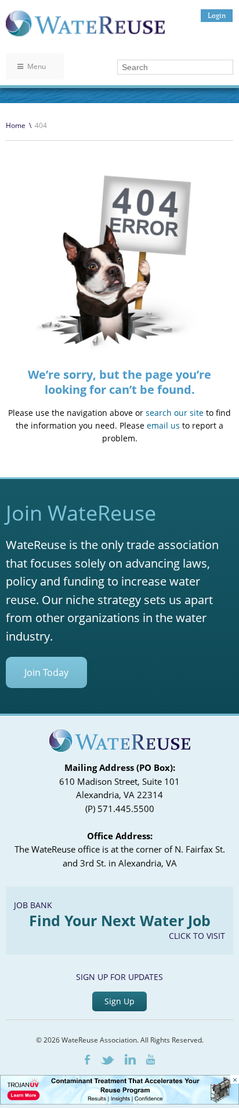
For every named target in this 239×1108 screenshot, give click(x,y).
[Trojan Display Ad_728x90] (119, 1101)
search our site (175, 412)
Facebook (87, 1060)
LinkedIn (130, 1059)
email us (163, 425)
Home (16, 125)
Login (217, 15)
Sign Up (119, 1001)
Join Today (46, 672)
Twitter (107, 1060)
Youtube (150, 1059)
